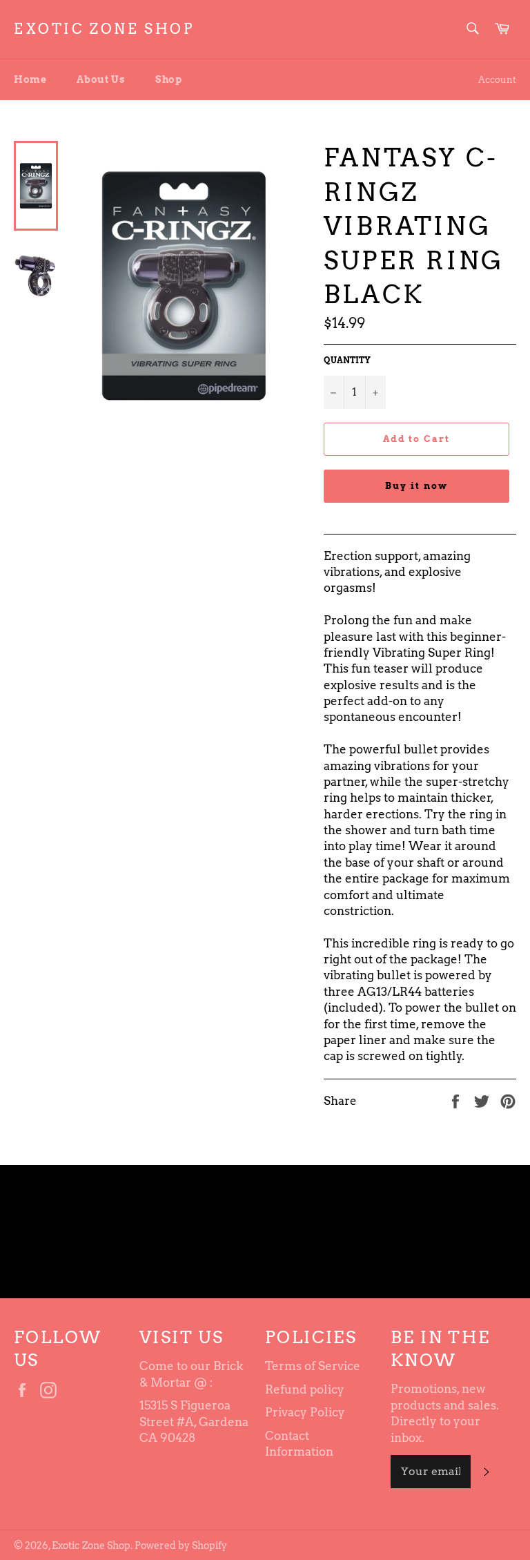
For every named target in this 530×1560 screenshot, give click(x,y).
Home (30, 79)
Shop (168, 79)
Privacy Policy (305, 1412)
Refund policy (304, 1389)
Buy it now (416, 486)
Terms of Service (312, 1366)
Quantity (347, 360)
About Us (101, 79)
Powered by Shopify (181, 1545)
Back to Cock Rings (272, 1232)
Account (497, 80)
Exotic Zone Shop (104, 29)
